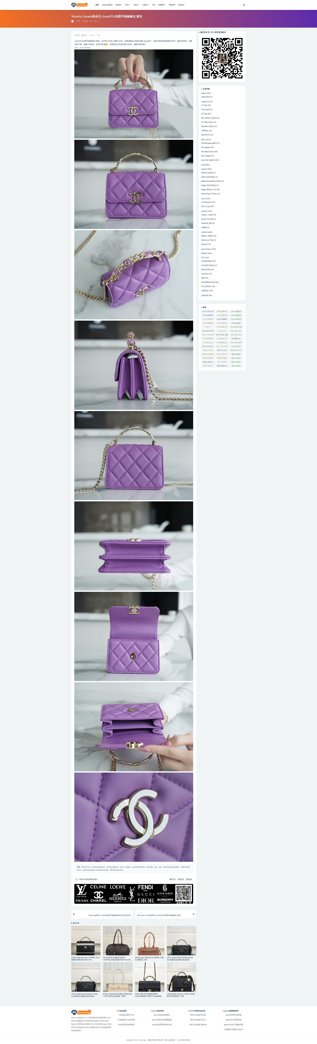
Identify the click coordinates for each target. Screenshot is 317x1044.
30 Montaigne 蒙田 (208, 143)
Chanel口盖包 (236, 323)
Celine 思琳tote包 (208, 312)
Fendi (203, 165)
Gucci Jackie (207, 346)
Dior (203, 140)
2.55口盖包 (205, 110)
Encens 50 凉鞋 (207, 219)
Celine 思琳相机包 (236, 316)
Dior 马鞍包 (208, 342)
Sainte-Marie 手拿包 (209, 194)
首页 (97, 5)
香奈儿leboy (236, 350)
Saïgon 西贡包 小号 (208, 190)
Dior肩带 (236, 338)
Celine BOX (205, 97)
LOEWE (204, 232)
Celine (203, 93)
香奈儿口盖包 (222, 358)
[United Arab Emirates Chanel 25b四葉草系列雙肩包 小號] (181, 977)
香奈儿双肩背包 (208, 358)
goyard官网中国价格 (233, 1015)
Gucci (203, 199)
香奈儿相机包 (208, 366)
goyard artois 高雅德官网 (233, 1025)
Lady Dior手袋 (236, 347)
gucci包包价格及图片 (162, 1015)
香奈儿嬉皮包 (236, 358)
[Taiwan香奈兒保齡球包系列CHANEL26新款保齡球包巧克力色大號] (117, 940)
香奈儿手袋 (208, 362)
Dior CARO (236, 331)
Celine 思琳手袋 (208, 316)
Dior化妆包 (222, 338)
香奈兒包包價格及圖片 (88, 879)
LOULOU (204, 274)
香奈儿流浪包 (236, 362)
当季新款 (204, 131)
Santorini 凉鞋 (206, 223)
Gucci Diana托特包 (236, 343)
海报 (182, 879)
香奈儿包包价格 (169, 1040)
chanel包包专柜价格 (183, 1040)
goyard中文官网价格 (233, 1020)
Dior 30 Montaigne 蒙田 (208, 327)
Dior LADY (236, 334)
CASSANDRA (206, 261)
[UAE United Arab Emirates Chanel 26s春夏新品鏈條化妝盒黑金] (86, 977)
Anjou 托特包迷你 (208, 177)
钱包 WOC (205, 135)
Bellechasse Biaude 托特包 (211, 181)
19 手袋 (204, 105)
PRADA (172, 5)
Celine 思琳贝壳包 (236, 319)
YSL (153, 5)
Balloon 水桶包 (207, 236)
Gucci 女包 (205, 206)
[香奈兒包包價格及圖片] (72, 21)
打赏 (173, 879)
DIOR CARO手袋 (208, 335)
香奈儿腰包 (222, 366)
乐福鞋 (203, 227)
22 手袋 (204, 114)
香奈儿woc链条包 (208, 354)
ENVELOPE (205, 270)
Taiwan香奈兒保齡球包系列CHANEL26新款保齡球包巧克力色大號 (117, 960)
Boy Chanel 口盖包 (208, 118)
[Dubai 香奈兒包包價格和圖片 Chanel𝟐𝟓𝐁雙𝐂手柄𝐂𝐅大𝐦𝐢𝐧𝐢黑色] (149, 977)
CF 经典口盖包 (206, 122)
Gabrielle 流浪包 (207, 126)
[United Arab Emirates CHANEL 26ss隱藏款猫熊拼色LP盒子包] (86, 940)
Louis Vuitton (107, 5)
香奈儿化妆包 (236, 354)
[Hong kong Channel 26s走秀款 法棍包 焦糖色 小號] (149, 940)
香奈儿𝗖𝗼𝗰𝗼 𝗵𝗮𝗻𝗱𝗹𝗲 (236, 366)
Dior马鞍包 (222, 342)
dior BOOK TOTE (208, 331)
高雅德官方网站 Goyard (234, 1029)
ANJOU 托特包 (207, 173)
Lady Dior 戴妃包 (207, 160)
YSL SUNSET (206, 286)
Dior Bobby (205, 147)
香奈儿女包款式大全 (198, 1020)
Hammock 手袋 (207, 240)
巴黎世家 (204, 295)
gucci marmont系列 (222, 347)
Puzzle (203, 244)
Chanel (78, 21)
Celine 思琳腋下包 (222, 319)
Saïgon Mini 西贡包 (208, 185)
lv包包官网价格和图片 (126, 1025)
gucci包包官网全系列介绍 (162, 1025)
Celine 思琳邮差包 (208, 323)
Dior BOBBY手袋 (236, 327)
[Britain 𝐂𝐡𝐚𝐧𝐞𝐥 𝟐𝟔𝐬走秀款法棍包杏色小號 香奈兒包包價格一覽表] (117, 977)
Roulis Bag (142, 1040)
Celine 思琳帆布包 (236, 312)
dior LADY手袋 (208, 339)
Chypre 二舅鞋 (206, 215)
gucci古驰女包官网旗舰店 (162, 1020)
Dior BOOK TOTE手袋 (222, 331)
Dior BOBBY (222, 327)
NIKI (203, 278)
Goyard (204, 169)
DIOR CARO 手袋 (222, 335)
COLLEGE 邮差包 (207, 265)
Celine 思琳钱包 (222, 323)
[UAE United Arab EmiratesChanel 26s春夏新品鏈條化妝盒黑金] (181, 940)
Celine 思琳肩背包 (208, 319)
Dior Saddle (205, 156)
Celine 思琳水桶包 (222, 316)
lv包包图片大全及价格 (126, 1020)
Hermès (204, 211)
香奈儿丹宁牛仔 (222, 354)
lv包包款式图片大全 (126, 1015)
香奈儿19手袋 (208, 350)
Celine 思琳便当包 (222, 312)
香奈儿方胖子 (222, 362)
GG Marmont (206, 202)
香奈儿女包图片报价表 (198, 1025)
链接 (190, 879)
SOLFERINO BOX (208, 282)
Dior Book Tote (207, 152)
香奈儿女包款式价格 (198, 1015)
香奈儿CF (222, 350)
